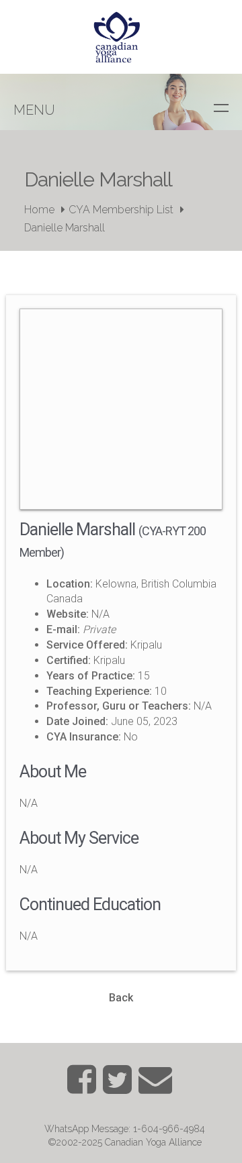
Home (39, 209)
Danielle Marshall (64, 227)
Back (121, 997)
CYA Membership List (121, 209)
